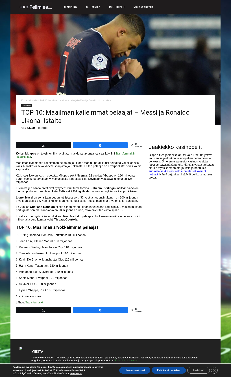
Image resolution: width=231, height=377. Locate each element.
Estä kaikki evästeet (168, 370)
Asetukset (76, 373)
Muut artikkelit (143, 7)
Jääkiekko (70, 7)
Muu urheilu (117, 7)
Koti (23, 100)
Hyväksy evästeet (135, 370)
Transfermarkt (34, 302)
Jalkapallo (93, 7)
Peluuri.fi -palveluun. (126, 360)
